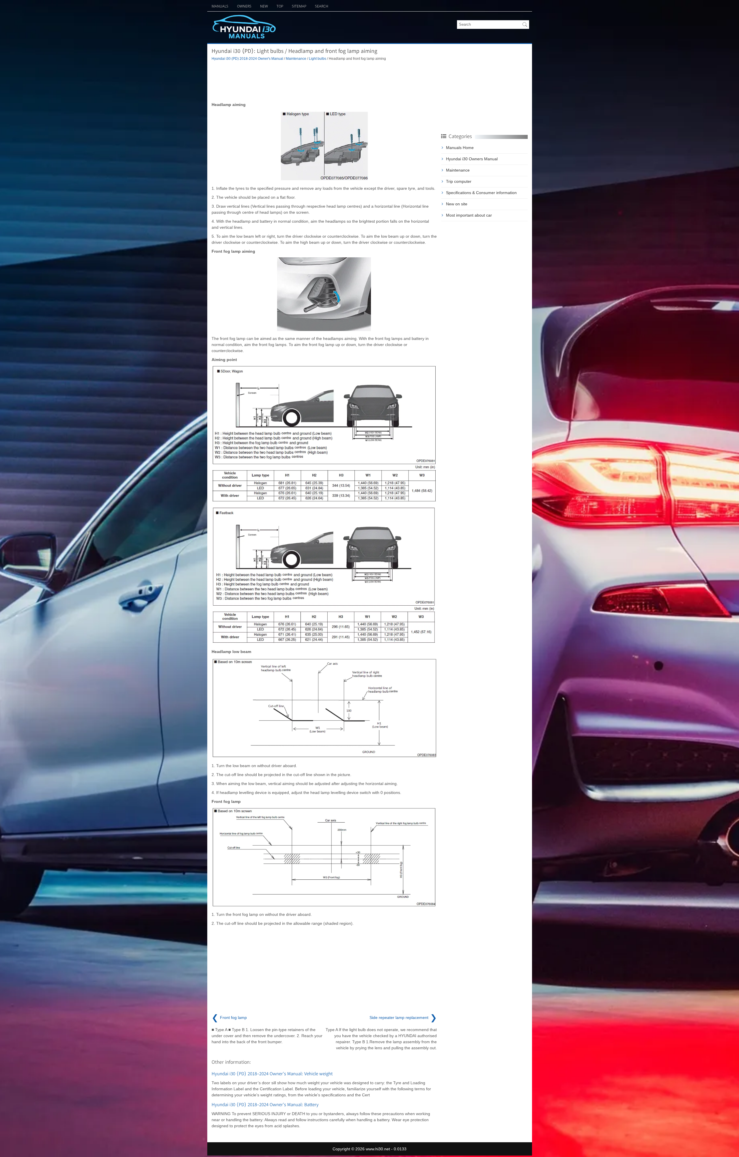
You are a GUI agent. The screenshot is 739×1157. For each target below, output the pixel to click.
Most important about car (469, 215)
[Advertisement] (324, 81)
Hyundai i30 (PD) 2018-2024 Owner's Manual (247, 58)
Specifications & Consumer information (481, 192)
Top (280, 6)
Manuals (220, 6)
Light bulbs (317, 58)
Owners (244, 6)
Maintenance (296, 58)
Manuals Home (460, 147)
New (264, 6)
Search (321, 6)
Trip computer (458, 181)
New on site (456, 204)
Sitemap (299, 6)
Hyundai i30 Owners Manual (472, 159)
